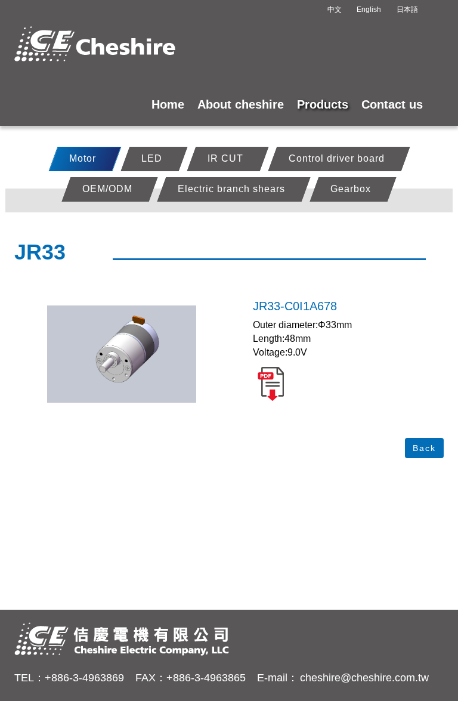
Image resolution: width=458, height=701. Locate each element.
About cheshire (240, 104)
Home (167, 104)
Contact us (392, 104)
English (369, 9)
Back (424, 448)
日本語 (407, 9)
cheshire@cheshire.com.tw (364, 678)
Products (322, 104)
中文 (334, 9)
